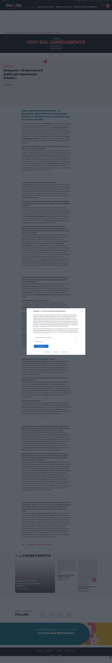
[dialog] (56, 331)
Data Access (56, 352)
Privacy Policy (64, 352)
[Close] (82, 311)
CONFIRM (41, 346)
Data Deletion (47, 352)
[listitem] (56, 337)
